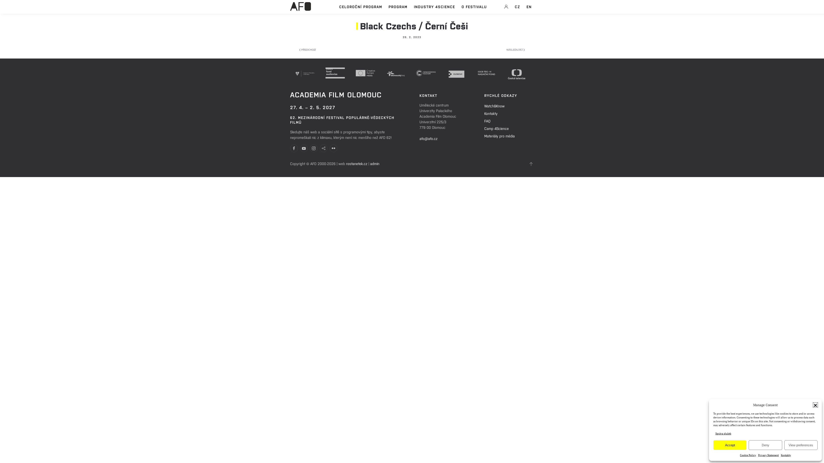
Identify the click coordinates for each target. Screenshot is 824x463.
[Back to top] (531, 164)
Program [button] (398, 7)
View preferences (801, 445)
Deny (765, 445)
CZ (517, 7)
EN (529, 7)
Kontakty (786, 455)
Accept (730, 445)
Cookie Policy (748, 455)
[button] (815, 405)
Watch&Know (494, 106)
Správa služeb (723, 433)
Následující (514, 49)
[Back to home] (300, 8)
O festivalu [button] (474, 7)
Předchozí (308, 49)
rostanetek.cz (356, 163)
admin (374, 163)
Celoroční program (360, 7)
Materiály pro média (499, 136)
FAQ (487, 121)
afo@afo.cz (429, 138)
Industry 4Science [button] (434, 7)
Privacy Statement (768, 455)
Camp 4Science (496, 128)
